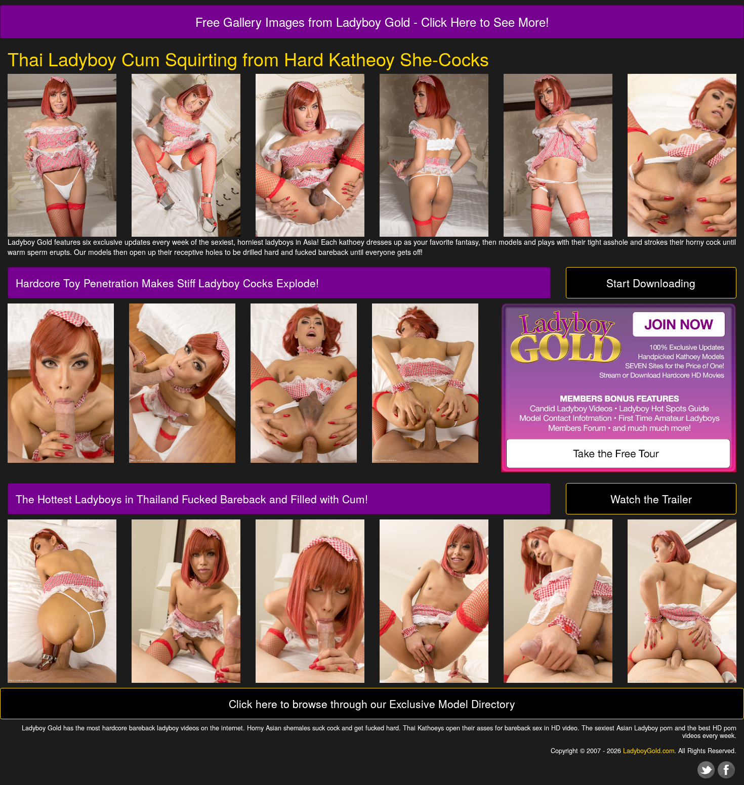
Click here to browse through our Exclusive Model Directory (372, 703)
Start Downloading (650, 282)
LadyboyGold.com (648, 750)
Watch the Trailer (651, 498)
